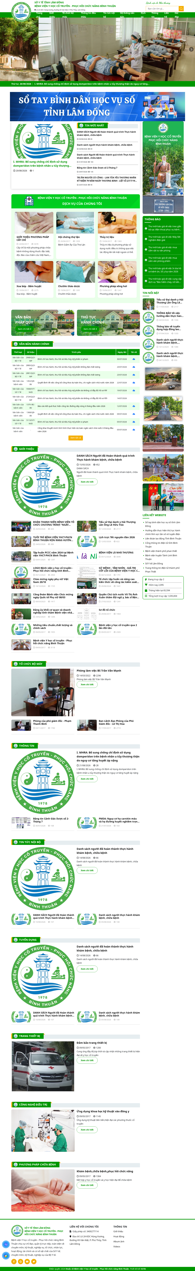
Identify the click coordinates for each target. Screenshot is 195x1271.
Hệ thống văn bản (127, 15)
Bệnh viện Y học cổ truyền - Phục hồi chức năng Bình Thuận (52, 642)
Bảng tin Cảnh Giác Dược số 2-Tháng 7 (97, 167)
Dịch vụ (143, 15)
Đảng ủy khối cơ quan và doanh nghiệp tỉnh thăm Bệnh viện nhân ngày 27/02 (53, 611)
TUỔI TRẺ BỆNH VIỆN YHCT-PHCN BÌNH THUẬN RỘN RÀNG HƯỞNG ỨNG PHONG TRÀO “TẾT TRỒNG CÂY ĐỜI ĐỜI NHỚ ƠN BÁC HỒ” (53, 539)
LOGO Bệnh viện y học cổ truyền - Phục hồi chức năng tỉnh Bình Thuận (53, 569)
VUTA (143, 1269)
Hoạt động (118, 1236)
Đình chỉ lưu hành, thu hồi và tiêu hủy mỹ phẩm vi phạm (63, 359)
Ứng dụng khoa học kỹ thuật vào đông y (103, 1111)
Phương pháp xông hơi (113, 286)
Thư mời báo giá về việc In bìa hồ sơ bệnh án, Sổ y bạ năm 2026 (164, 249)
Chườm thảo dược (69, 286)
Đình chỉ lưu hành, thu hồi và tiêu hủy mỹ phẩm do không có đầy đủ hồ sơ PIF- (73, 398)
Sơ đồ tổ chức (107, 609)
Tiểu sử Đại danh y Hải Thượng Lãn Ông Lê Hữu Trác (117, 523)
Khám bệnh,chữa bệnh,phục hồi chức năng (105, 1171)
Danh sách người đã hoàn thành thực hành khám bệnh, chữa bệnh (105, 851)
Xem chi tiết (24, 328)
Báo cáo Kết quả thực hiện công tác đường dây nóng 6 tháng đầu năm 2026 (71, 406)
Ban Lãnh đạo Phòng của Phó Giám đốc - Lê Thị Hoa (116, 722)
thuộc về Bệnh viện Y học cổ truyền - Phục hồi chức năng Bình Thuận (97, 1269)
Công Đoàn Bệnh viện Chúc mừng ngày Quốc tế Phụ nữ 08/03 (53, 596)
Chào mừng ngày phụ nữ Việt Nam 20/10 (50, 580)
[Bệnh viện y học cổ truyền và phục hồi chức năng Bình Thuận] (21, 11)
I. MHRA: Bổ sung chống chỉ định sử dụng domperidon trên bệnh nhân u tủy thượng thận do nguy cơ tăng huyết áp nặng (41, 164)
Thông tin (154, 15)
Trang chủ (39, 15)
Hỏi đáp (177, 15)
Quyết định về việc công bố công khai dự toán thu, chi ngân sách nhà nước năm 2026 (76, 414)
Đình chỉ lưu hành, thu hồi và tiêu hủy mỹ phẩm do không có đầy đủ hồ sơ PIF (72, 390)
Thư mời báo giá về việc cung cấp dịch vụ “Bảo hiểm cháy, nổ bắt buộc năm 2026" (165, 259)
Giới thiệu (52, 15)
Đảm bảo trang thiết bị (92, 1043)
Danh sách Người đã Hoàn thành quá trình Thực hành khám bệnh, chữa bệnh (106, 156)
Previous (3, 49)
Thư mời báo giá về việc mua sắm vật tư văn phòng (162, 228)
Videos (116, 1246)
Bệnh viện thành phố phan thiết (161, 551)
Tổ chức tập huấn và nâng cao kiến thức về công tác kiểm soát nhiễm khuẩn (118, 580)
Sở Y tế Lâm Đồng (154, 563)
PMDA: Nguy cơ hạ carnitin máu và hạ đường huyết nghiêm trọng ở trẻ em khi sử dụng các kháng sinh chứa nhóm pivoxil (119, 820)
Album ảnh (118, 1241)
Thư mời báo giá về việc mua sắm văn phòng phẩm (162, 238)
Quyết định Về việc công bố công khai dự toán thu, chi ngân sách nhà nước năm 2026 (76, 382)
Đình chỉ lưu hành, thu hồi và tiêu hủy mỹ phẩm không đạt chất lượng (69, 367)
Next (191, 49)
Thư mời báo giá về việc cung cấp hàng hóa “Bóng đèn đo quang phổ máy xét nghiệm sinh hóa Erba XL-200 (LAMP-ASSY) (165, 270)
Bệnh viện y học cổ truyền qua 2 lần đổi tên (118, 626)
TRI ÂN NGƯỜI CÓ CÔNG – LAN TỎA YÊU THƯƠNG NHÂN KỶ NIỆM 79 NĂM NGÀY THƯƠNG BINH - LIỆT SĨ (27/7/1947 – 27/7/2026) (107, 179)
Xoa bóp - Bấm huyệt (29, 286)
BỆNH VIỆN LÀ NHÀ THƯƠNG (116, 552)
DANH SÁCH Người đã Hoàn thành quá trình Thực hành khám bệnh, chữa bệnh (106, 133)
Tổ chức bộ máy (68, 15)
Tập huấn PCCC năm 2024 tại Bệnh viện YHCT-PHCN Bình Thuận (53, 554)
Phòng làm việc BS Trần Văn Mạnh (99, 670)
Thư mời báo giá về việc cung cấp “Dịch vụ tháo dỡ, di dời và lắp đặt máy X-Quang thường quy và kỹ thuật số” (165, 280)
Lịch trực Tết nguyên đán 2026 (117, 537)
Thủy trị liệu (107, 237)
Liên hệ (166, 15)
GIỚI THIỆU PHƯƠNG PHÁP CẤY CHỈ (33, 238)
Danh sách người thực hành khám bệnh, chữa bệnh (62, 83)
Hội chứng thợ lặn (69, 237)
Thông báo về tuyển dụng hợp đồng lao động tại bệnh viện (168, 328)
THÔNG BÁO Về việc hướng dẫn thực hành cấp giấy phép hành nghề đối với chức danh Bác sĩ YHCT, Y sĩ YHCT (170, 314)
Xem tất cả (75, 437)
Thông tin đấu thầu (88, 15)
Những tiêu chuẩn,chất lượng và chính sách (52, 626)
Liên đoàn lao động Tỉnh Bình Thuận (163, 538)
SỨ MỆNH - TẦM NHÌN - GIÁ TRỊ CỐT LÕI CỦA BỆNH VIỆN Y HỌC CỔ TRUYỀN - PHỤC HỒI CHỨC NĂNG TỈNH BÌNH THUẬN (119, 569)
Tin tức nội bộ (109, 15)
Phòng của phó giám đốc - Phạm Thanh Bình (52, 722)
